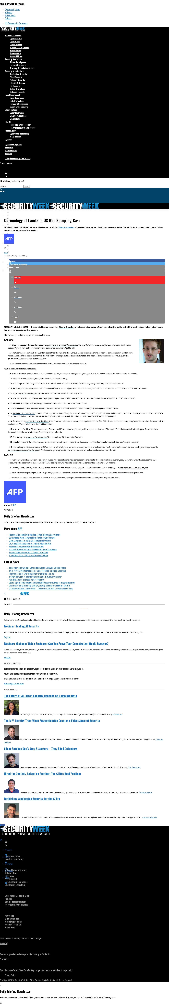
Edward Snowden (66, 227)
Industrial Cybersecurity (20, 124)
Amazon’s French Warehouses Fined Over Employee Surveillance (33, 549)
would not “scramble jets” (37, 436)
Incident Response (17, 65)
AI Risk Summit (11, 878)
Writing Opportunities (13, 921)
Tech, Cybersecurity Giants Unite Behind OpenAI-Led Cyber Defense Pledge (37, 567)
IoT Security (15, 86)
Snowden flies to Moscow (24, 413)
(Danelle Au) (117, 714)
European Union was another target (23, 449)
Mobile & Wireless (17, 89)
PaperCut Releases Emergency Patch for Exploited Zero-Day (31, 573)
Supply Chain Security (19, 106)
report (48, 352)
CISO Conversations (18, 115)
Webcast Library (11, 872)
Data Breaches (16, 44)
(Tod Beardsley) (134, 767)
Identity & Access (17, 83)
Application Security (18, 74)
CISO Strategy (11, 109)
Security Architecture (14, 71)
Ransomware (15, 53)
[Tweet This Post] (87, 263)
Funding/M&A (10, 130)
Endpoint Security (17, 80)
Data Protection (17, 100)
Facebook (17, 388)
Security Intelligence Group (15, 901)
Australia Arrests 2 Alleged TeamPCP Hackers (26, 579)
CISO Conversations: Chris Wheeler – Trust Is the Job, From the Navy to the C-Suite (41, 588)
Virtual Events (10, 15)
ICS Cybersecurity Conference (16, 23)
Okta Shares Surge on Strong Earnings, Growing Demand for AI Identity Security (39, 585)
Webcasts (8, 12)
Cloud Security (16, 77)
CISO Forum (15, 118)
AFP (6, 252)
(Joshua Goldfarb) (149, 817)
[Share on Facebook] (87, 260)
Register (7, 637)
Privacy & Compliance (19, 103)
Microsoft (29, 388)
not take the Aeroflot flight (37, 421)
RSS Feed (8, 898)
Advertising (9, 915)
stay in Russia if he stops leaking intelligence (60, 459)
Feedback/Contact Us (13, 924)
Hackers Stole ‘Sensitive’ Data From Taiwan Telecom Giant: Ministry (34, 534)
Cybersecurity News (12, 9)
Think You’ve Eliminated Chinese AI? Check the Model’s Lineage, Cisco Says (37, 570)
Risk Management (12, 95)
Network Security (17, 92)
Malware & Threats (13, 35)
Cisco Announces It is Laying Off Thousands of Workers (30, 540)
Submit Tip (4, 943)
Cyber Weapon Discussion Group (17, 895)
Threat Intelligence (18, 62)
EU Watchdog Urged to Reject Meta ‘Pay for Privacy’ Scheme (32, 537)
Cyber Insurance (17, 97)
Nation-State (15, 50)
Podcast (8, 18)
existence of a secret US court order (63, 344)
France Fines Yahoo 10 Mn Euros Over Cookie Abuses (28, 555)
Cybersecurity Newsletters (15, 884)
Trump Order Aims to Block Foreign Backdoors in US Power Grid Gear (35, 576)
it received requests (30, 393)
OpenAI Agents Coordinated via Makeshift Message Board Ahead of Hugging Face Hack (42, 582)
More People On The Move (14, 683)
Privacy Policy (10, 927)
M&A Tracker (15, 136)
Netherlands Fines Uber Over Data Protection (26, 546)
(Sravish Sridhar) (145, 792)
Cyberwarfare (16, 38)
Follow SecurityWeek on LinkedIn (17, 904)
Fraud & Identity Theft (19, 47)
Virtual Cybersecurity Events (15, 869)
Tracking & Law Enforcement (22, 68)
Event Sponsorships (12, 918)
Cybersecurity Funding (19, 133)
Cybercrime (15, 41)
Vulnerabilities (16, 56)
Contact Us (4, 959)
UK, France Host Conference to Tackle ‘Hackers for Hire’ (30, 543)
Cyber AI (8, 139)
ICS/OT (8, 121)
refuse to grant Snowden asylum (134, 467)
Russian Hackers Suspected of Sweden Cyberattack (28, 552)
